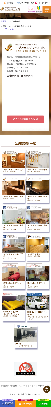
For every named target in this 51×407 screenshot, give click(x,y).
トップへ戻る (7, 29)
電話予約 (9, 403)
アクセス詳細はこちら (24, 119)
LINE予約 (43, 404)
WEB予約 (27, 404)
